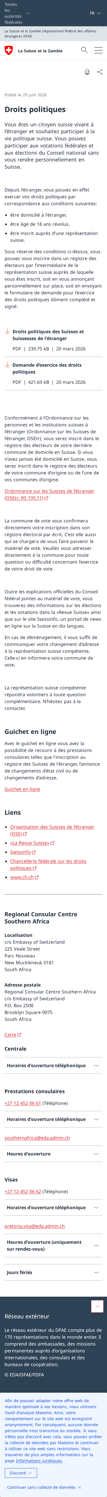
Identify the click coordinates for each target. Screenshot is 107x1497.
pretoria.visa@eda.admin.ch (35, 1226)
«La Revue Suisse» (29, 843)
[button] (97, 1306)
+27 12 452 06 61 (23, 1103)
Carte (10, 1034)
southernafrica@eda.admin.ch (37, 1138)
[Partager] (99, 71)
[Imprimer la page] (87, 71)
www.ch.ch (22, 877)
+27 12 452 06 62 (23, 1191)
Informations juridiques (39, 1460)
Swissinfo (20, 852)
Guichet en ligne (22, 789)
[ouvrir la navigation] (98, 50)
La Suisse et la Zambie (40, 50)
